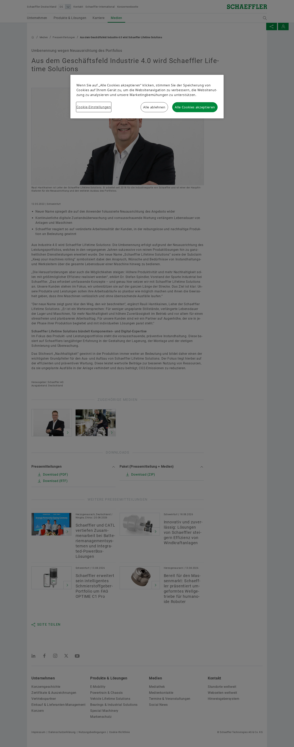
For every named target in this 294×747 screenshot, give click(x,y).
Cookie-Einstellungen (93, 107)
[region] (147, 96)
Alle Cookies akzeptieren (195, 107)
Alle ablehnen (154, 107)
